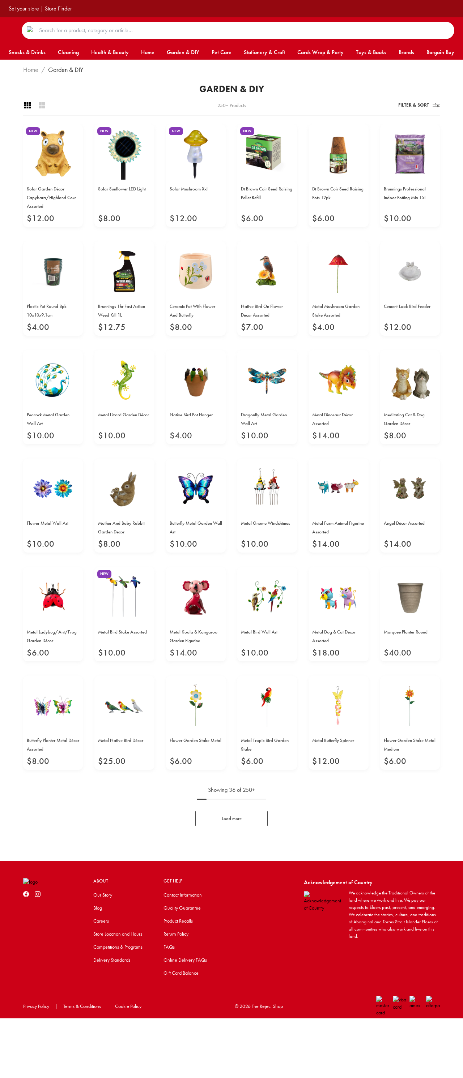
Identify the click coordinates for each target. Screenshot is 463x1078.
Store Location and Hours (117, 934)
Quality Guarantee (182, 908)
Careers (101, 921)
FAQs (169, 947)
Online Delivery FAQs (185, 960)
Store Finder (58, 8)
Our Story (102, 895)
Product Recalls (178, 921)
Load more (232, 818)
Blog (97, 908)
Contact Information (182, 895)
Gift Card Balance (181, 973)
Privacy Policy (36, 1006)
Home (30, 70)
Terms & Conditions (82, 1006)
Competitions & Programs (118, 947)
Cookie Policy (128, 1006)
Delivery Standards (111, 960)
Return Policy (175, 934)
